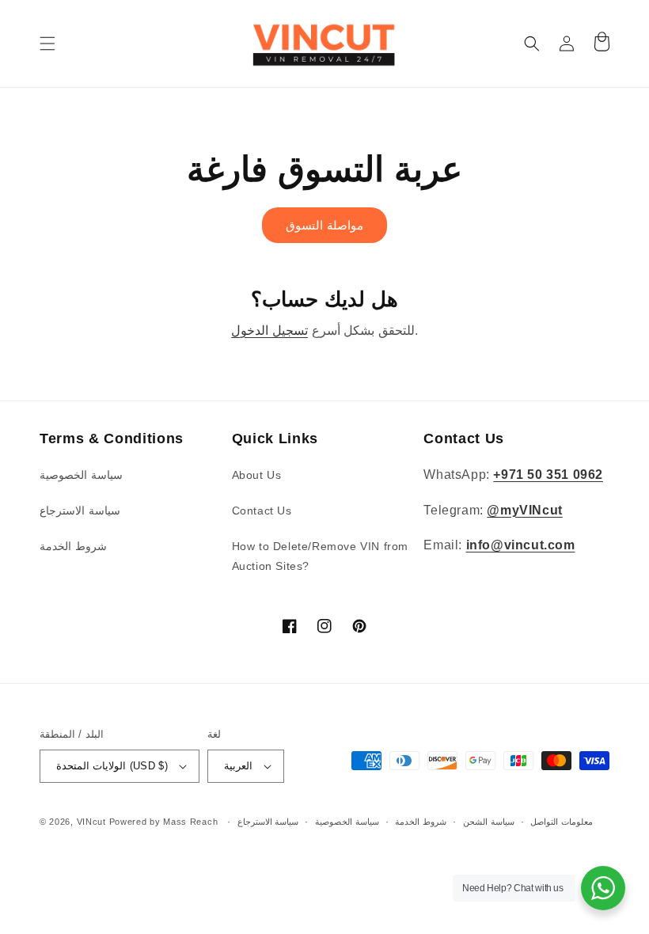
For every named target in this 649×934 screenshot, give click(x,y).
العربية (238, 766)
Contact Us (262, 510)
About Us (257, 475)
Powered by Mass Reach (163, 821)
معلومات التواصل (561, 821)
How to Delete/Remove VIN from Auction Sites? (320, 556)
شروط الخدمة (73, 546)
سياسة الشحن (488, 821)
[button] (47, 43)
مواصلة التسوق (324, 225)
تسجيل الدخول (269, 330)
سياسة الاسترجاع (80, 510)
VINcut (91, 821)
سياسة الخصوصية (81, 475)
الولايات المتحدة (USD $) (112, 766)
